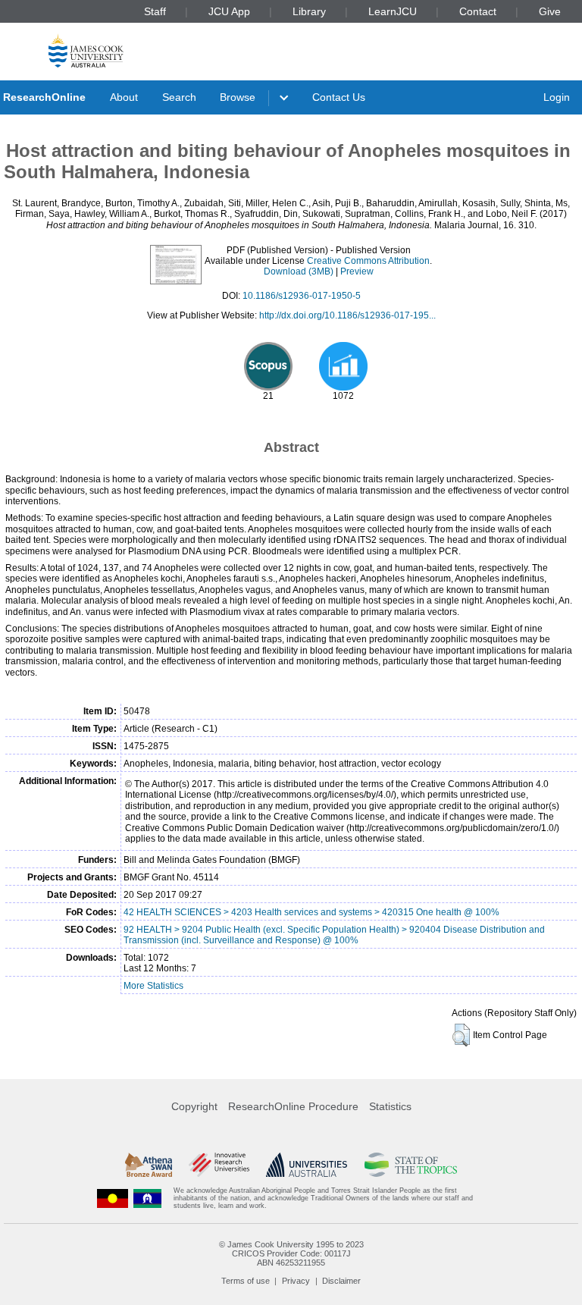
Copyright (194, 1106)
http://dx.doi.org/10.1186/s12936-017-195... (347, 315)
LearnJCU (392, 11)
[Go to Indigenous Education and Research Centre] (113, 1198)
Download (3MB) (298, 271)
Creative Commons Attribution (368, 261)
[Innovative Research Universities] (219, 1165)
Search (179, 97)
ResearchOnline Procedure (293, 1106)
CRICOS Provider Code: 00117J (291, 1253)
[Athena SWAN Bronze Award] (148, 1165)
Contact (477, 11)
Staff (155, 11)
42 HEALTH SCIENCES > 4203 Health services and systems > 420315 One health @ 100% (311, 912)
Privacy (296, 1280)
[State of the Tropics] (411, 1165)
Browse (237, 97)
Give (550, 11)
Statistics (390, 1106)
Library (309, 11)
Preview (357, 271)
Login (556, 97)
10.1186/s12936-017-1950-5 (301, 295)
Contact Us (338, 97)
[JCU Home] (86, 50)
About (124, 97)
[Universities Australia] (306, 1165)
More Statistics (153, 985)
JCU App (229, 11)
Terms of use (245, 1280)
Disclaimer (341, 1280)
